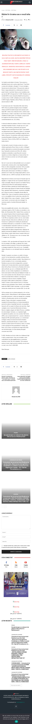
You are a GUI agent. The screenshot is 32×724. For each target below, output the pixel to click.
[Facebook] (16, 706)
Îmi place (6, 561)
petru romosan (11, 359)
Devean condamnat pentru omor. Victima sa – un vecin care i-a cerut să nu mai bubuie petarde (8, 378)
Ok (16, 721)
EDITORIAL (7, 10)
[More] (21, 25)
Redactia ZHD (9, 19)
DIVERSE (16, 494)
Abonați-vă (26, 561)
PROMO (16, 432)
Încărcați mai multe (15, 685)
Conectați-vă (16, 561)
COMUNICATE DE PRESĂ (16, 460)
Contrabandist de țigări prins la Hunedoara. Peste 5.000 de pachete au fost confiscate (23, 378)
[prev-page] (3, 507)
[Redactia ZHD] (3, 20)
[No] (30, 719)
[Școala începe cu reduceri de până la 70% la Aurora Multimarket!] (16, 423)
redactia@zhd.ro (20, 702)
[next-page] (5, 507)
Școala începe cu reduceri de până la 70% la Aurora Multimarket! (16, 435)
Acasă (3, 10)
